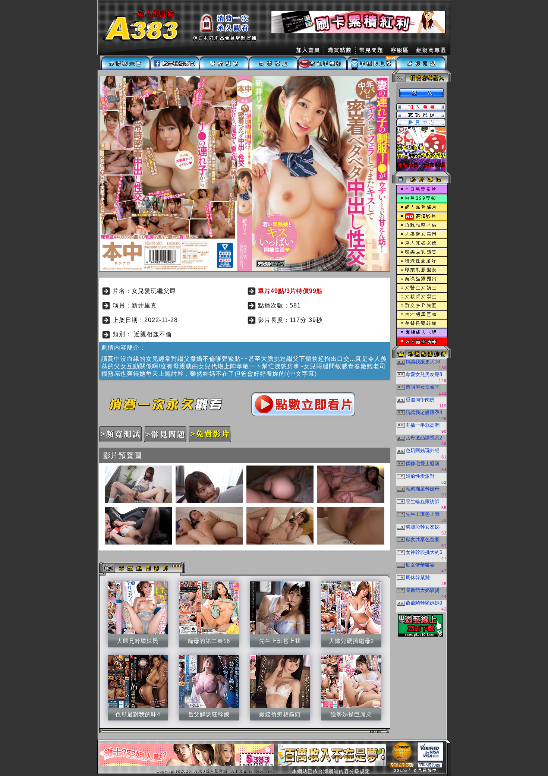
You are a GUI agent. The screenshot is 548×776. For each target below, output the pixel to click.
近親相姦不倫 (153, 334)
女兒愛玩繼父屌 (154, 291)
